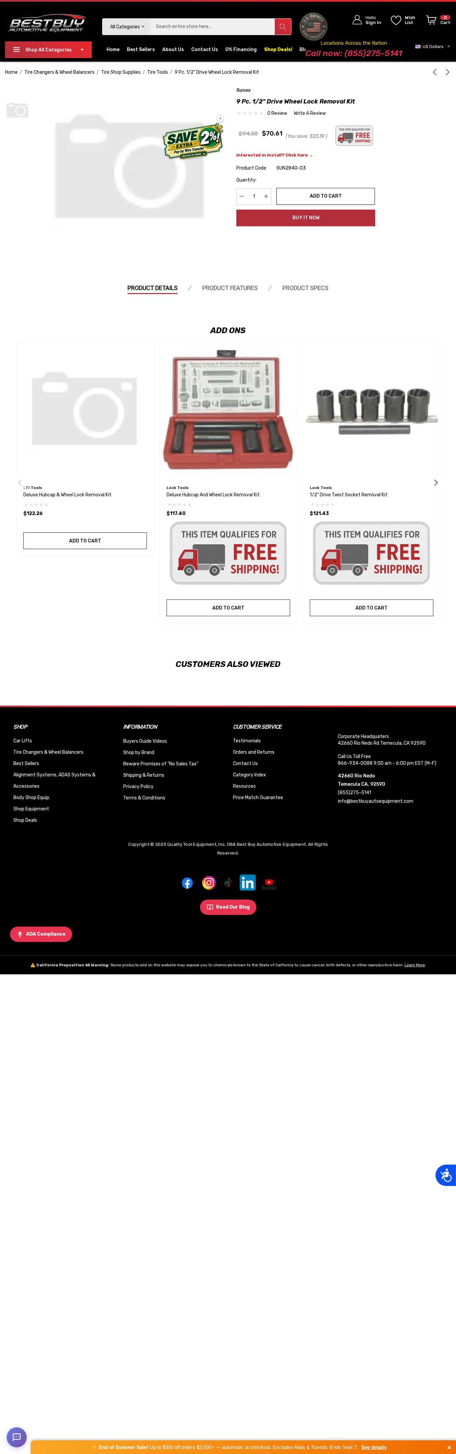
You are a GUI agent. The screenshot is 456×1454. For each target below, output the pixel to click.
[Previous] (436, 72)
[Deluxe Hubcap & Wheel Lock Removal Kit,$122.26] (85, 411)
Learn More (415, 965)
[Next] (446, 72)
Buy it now (305, 218)
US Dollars (432, 46)
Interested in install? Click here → (274, 154)
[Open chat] (17, 1437)
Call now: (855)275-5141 (353, 53)
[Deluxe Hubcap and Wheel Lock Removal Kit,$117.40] (228, 411)
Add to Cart (326, 196)
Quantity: (246, 180)
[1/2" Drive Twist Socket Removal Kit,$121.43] (371, 411)
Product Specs (305, 287)
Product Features (230, 287)
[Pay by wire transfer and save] (193, 142)
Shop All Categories (48, 50)
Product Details (153, 287)
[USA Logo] (313, 26)
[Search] (282, 26)
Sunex (243, 90)
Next (436, 482)
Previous (20, 482)
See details (374, 1447)
